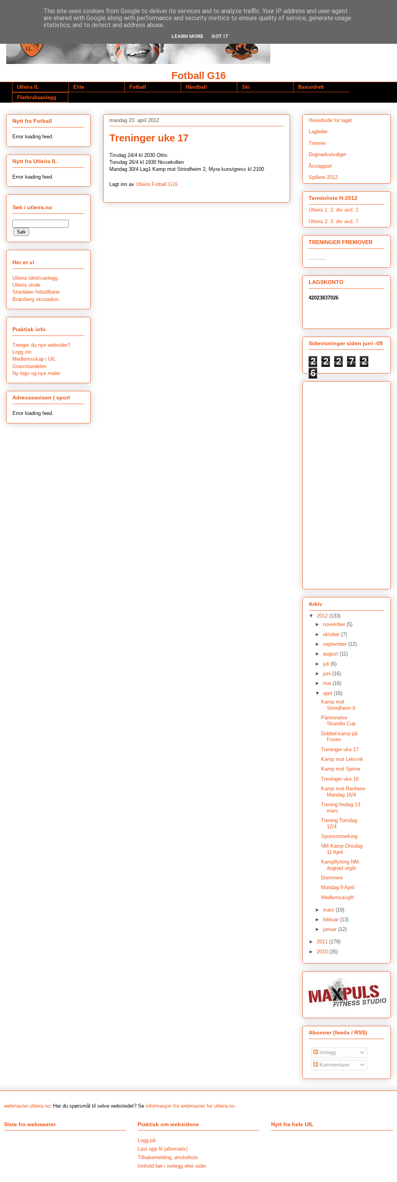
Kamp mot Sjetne (340, 769)
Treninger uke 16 (340, 779)
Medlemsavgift (337, 897)
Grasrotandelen (29, 366)
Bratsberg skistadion (35, 299)
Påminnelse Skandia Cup (338, 721)
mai (328, 683)
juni (327, 673)
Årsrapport (320, 166)
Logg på (146, 1140)
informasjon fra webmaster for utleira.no (190, 1106)
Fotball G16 (198, 75)
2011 (323, 942)
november (335, 624)
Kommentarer (334, 1065)
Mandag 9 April (337, 887)
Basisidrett (311, 87)
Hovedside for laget (330, 120)
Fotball (137, 87)
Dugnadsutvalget (327, 154)
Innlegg (327, 1052)
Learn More (187, 36)
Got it (220, 36)
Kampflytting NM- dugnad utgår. (340, 865)
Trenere (317, 143)
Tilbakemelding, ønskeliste (168, 1157)
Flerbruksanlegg (36, 97)
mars (329, 910)
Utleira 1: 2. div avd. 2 (333, 210)
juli (327, 664)
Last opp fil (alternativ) (163, 1149)
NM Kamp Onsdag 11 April (341, 849)
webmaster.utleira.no (27, 1106)
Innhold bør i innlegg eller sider (172, 1166)
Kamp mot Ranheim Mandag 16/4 (343, 792)
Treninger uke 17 (340, 749)
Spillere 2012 (323, 177)
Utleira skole (26, 285)
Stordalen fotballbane (36, 292)
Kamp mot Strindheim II (338, 705)
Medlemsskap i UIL (34, 359)
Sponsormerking (339, 836)
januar (330, 929)
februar (331, 919)
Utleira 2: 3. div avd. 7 (333, 221)
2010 (323, 952)
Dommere (332, 878)
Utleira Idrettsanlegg (34, 278)
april (328, 693)
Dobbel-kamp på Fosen (339, 737)
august (331, 654)
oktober (332, 634)
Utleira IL (28, 87)
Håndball (196, 87)
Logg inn (21, 352)
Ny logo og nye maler (36, 373)
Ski (246, 87)
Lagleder (318, 131)
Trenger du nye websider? (41, 345)
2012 (323, 616)
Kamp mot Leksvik (342, 759)
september (335, 644)
